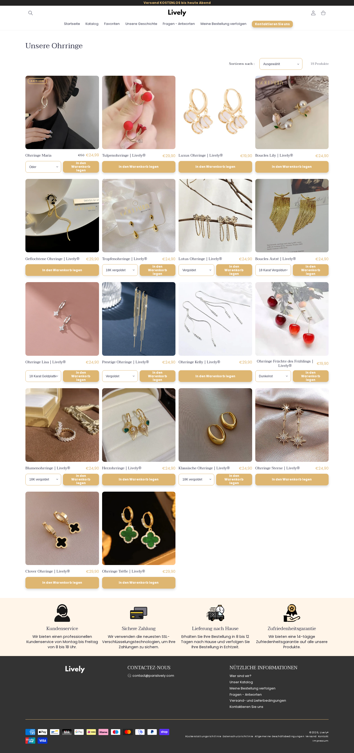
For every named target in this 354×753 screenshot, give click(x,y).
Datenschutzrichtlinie (238, 736)
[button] (30, 13)
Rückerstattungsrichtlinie (203, 736)
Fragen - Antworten (246, 694)
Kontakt (323, 736)
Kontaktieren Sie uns (246, 707)
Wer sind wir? (240, 676)
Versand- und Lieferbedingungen (258, 700)
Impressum (321, 740)
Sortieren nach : (242, 64)
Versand (311, 736)
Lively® (324, 732)
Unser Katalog (241, 682)
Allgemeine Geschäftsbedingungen (280, 736)
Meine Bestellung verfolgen (252, 688)
